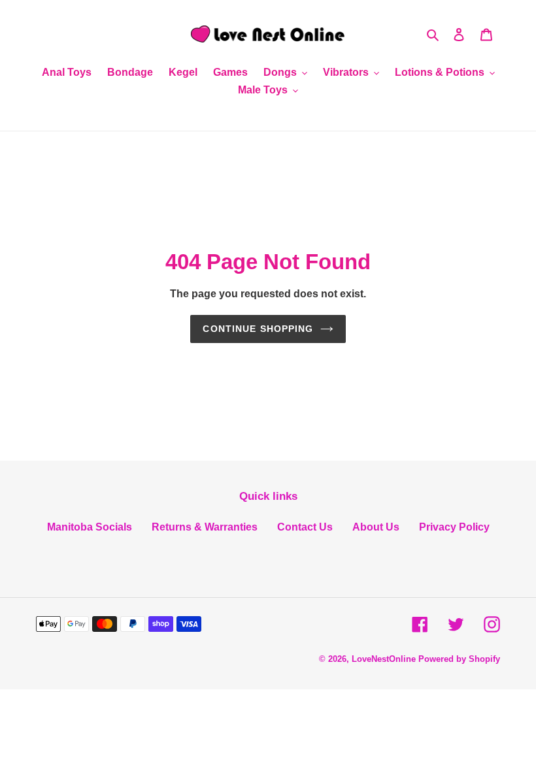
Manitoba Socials (89, 527)
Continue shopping (258, 328)
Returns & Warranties (205, 527)
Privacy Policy (454, 527)
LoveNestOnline (384, 659)
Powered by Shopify (459, 659)
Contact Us (305, 527)
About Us (375, 527)
